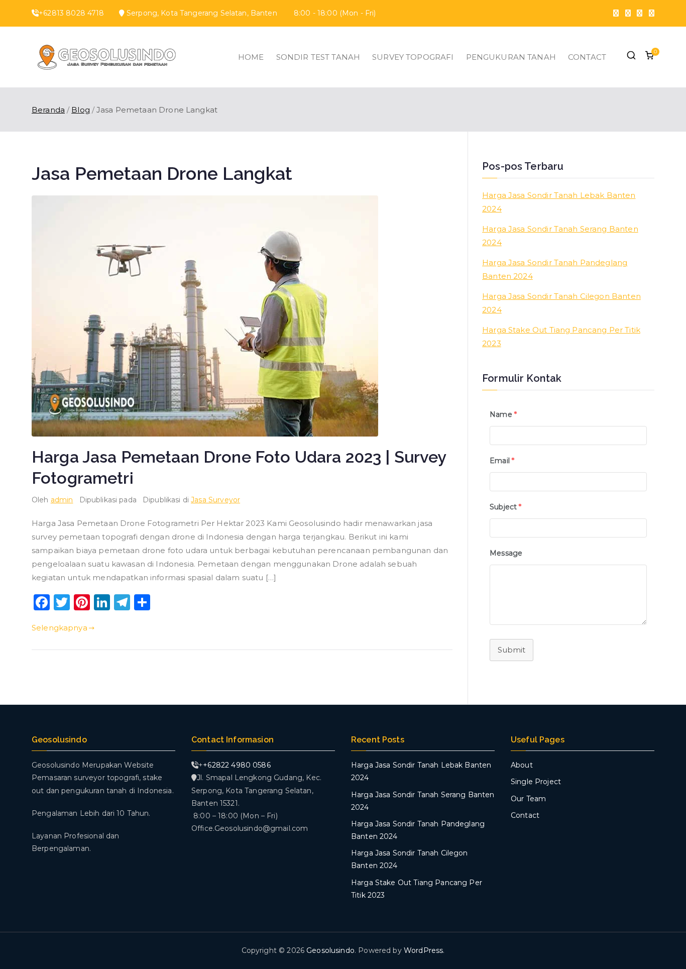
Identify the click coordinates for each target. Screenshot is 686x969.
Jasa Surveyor (215, 499)
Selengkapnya (59, 627)
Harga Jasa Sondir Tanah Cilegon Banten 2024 (561, 302)
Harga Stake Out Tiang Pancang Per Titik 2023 (561, 336)
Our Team (528, 798)
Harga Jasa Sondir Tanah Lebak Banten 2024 (558, 201)
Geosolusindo (330, 950)
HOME (251, 57)
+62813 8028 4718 (71, 13)
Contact (525, 815)
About (522, 765)
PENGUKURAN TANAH (511, 57)
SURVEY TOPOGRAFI (412, 57)
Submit (511, 650)
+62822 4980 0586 (236, 765)
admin (62, 499)
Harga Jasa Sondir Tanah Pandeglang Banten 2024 (554, 269)
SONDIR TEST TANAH (318, 57)
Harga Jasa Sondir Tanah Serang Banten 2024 (560, 235)
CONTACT (587, 57)
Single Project (536, 781)
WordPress (423, 950)
